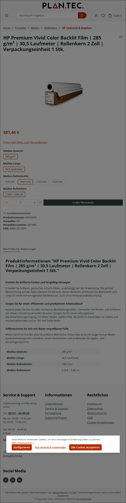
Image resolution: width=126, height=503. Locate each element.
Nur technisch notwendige (50, 447)
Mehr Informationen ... (23, 442)
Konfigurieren (22, 447)
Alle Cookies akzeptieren (85, 447)
